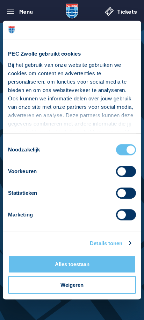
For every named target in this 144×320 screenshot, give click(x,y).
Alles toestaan (72, 264)
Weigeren (72, 285)
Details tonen (106, 243)
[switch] (126, 171)
